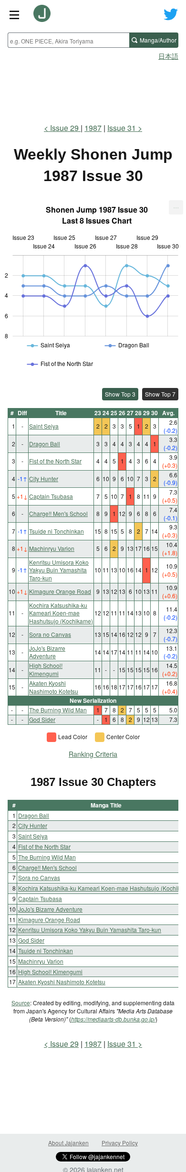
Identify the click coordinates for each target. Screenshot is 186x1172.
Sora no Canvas (50, 634)
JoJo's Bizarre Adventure (47, 652)
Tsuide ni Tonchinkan (56, 531)
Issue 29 (65, 127)
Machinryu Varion (51, 548)
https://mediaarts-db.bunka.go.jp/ (113, 1019)
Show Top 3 (120, 394)
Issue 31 (121, 127)
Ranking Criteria (93, 754)
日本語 (168, 56)
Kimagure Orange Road (60, 591)
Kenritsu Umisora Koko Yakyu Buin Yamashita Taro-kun (59, 570)
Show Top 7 (160, 394)
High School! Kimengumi (45, 669)
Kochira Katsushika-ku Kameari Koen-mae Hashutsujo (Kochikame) (61, 613)
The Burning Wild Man (58, 710)
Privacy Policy (120, 1143)
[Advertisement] (93, 89)
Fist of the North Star (55, 461)
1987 (93, 127)
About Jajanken (68, 1143)
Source (20, 1003)
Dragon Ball (44, 444)
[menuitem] (176, 207)
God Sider (42, 719)
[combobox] (68, 40)
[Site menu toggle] (14, 14)
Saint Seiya (44, 426)
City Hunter (43, 478)
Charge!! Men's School (58, 513)
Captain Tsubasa (51, 496)
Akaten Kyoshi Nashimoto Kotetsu (53, 687)
